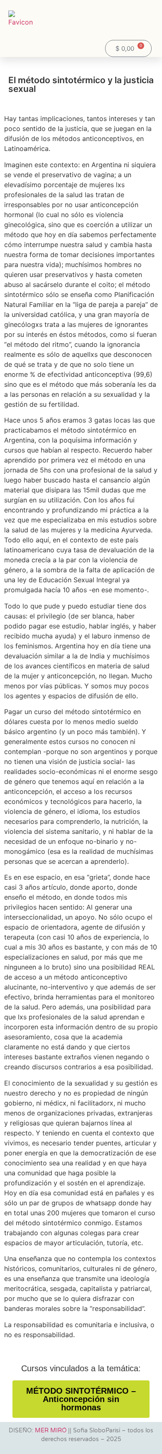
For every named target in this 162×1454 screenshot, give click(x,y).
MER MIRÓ (50, 1430)
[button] (131, 24)
